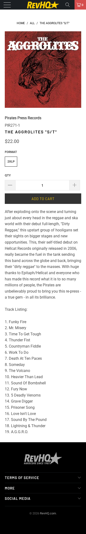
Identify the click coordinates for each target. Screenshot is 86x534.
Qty (8, 175)
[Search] (69, 5)
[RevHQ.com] (43, 5)
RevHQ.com (48, 513)
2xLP (11, 161)
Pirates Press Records (23, 118)
